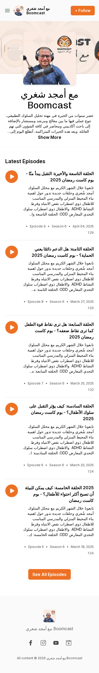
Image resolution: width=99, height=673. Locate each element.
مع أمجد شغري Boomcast (38, 10)
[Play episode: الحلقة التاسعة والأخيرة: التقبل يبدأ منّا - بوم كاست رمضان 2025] (11, 176)
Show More (49, 137)
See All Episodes (49, 574)
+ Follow (83, 10)
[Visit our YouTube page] (56, 642)
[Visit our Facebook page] (30, 642)
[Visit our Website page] (68, 642)
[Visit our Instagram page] (43, 642)
